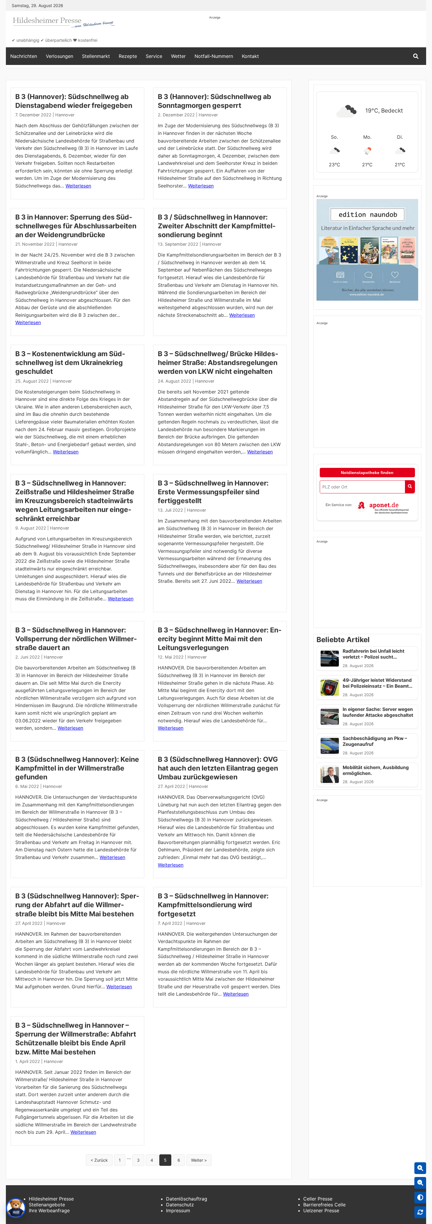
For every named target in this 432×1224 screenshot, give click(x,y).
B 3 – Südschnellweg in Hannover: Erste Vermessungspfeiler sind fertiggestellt (213, 492)
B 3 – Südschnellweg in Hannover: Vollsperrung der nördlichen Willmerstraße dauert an (76, 639)
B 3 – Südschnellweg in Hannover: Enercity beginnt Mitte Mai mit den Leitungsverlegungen (220, 639)
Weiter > (199, 1160)
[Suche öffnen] (415, 56)
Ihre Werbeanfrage (49, 1210)
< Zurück (99, 1160)
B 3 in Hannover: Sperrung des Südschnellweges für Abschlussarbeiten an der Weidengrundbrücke (75, 226)
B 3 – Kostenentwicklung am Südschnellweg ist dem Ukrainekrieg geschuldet (70, 363)
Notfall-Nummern (214, 56)
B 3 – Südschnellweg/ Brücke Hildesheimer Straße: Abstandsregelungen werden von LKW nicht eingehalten (218, 363)
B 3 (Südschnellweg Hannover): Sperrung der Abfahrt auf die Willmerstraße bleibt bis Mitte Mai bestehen (77, 905)
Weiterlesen (78, 186)
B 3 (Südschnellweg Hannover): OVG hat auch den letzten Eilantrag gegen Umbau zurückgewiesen (218, 768)
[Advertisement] (316, 33)
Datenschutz (180, 1205)
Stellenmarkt (96, 56)
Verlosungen (59, 56)
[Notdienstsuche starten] (410, 486)
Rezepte (128, 56)
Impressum (178, 1210)
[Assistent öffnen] (16, 1208)
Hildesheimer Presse (51, 1199)
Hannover (64, 114)
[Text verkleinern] (420, 1183)
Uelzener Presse (321, 1210)
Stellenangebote (47, 1205)
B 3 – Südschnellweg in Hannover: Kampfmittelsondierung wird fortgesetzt (213, 905)
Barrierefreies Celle (324, 1205)
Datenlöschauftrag (186, 1199)
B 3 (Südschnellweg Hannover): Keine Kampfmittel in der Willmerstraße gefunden (77, 768)
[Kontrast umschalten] (420, 1197)
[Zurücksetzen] (420, 1212)
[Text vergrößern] (420, 1168)
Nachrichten (23, 56)
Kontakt (250, 56)
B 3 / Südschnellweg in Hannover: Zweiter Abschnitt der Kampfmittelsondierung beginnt (217, 226)
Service (154, 56)
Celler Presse (317, 1199)
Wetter (178, 56)
